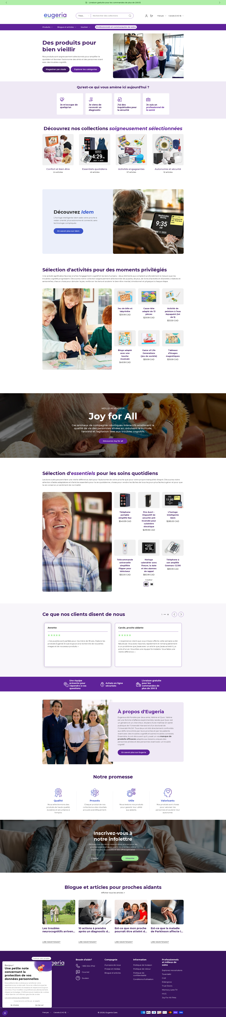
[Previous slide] (6, 2)
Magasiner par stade (56, 69)
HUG (164, 994)
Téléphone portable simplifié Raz (125, 515)
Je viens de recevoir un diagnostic (95, 107)
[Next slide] (181, 614)
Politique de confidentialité (139, 974)
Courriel (85, 972)
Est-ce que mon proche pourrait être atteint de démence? (131, 930)
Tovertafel (166, 974)
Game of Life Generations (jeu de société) (149, 353)
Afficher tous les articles (112, 893)
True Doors (167, 986)
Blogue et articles (65, 27)
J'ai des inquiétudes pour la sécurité (127, 107)
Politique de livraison (142, 965)
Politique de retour (142, 969)
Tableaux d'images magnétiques (173, 353)
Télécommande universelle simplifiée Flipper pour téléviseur (125, 565)
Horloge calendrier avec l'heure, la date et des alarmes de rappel (149, 565)
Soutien (84, 27)
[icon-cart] (151, 15)
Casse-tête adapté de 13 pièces (148, 311)
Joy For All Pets (169, 997)
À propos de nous (113, 965)
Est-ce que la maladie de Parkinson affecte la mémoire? (166, 930)
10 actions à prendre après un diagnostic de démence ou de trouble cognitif (95, 930)
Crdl (164, 978)
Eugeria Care (111, 1012)
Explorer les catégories (85, 69)
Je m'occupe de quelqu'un (69, 106)
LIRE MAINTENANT (51, 942)
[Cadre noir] (146, 584)
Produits (46, 27)
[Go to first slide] (220, 2)
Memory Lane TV (170, 990)
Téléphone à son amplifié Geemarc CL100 (173, 563)
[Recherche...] (130, 15)
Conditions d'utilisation (143, 979)
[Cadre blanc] (151, 584)
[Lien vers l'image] (77, 329)
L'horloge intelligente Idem (173, 515)
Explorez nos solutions (172, 970)
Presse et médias (112, 969)
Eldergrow (167, 982)
